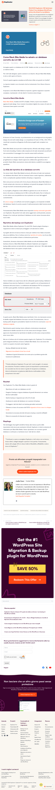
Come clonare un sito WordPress (25, 773)
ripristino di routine (36, 235)
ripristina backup (24, 510)
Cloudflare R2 (38, 739)
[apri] (52, 2)
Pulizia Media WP (14, 726)
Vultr (36, 735)
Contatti (3, 733)
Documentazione (49, 726)
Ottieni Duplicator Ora (27, 694)
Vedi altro (37, 743)
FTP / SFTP (37, 741)
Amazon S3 (37, 724)
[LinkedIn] (16, 501)
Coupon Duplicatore (26, 786)
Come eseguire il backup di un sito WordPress (8, 773)
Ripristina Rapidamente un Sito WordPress (45, 773)
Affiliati (3, 731)
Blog (46, 724)
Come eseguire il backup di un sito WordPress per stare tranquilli (22, 623)
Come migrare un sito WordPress (6, 777)
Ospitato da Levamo (34, 786)
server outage (9, 202)
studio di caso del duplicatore (11, 510)
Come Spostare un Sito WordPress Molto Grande (44, 777)
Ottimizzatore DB (14, 729)
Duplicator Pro (13, 724)
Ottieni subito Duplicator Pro (27, 471)
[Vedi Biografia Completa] (31, 496)
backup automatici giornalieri (42, 210)
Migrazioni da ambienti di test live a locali (18, 351)
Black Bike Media (8, 101)
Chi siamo (3, 724)
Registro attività (14, 731)
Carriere (3, 726)
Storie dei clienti (49, 739)
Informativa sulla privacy (12, 786)
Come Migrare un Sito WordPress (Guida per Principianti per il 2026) (23, 627)
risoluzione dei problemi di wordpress (39, 510)
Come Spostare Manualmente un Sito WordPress (27, 777)
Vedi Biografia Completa (23, 496)
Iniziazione (47, 729)
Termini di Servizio (3, 786)
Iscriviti (7, 663)
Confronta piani (14, 733)
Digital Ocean (38, 737)
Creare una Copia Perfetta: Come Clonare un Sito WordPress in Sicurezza (24, 632)
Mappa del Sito (20, 786)
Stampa (3, 729)
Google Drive (38, 726)
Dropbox (37, 729)
